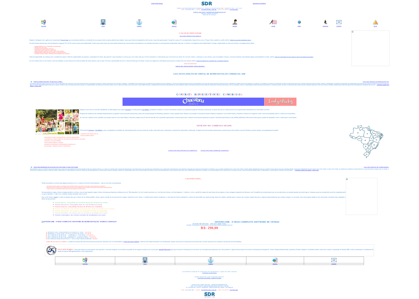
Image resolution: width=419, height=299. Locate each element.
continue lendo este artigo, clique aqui (307, 170)
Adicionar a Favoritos (259, 3)
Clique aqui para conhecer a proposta (215, 150)
